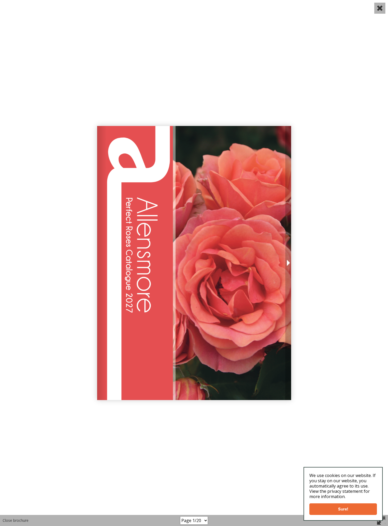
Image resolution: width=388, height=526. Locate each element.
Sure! (343, 509)
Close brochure (16, 520)
